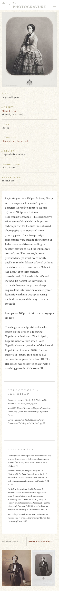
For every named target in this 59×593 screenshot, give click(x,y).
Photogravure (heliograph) (15, 141)
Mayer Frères (9, 111)
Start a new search (40, 541)
